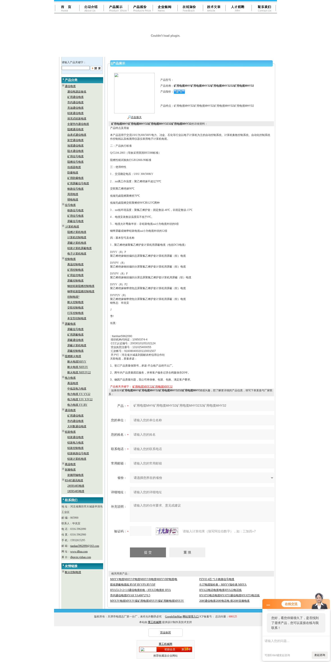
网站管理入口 (191, 616)
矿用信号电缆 (75, 156)
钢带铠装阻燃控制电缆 (80, 291)
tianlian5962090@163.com (84, 545)
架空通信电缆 (75, 140)
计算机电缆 (72, 226)
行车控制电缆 (75, 313)
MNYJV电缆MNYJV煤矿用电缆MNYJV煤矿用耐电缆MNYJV (147, 600)
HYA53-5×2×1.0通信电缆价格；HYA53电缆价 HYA (140, 590)
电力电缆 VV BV (77, 404)
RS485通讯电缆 (74, 480)
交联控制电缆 (75, 307)
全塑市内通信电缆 (78, 124)
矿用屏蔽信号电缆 (78, 183)
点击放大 (136, 117)
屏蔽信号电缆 (75, 221)
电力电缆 (70, 377)
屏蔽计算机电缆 (76, 242)
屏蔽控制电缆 (75, 280)
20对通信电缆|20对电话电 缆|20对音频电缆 (224, 600)
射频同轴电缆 (75, 475)
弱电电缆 (72, 199)
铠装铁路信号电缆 (78, 453)
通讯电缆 (70, 410)
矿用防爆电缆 (75, 178)
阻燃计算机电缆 (76, 232)
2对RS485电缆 (75, 485)
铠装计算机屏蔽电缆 (79, 248)
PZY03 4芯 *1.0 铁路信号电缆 (216, 579)
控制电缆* (73, 296)
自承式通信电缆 (76, 134)
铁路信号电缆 (75, 188)
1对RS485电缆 (75, 491)
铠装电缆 (70, 431)
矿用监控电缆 (75, 275)
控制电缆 (70, 259)
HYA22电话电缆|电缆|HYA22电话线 (220, 590)
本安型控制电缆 (76, 318)
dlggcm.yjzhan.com (80, 557)
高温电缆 (72, 383)
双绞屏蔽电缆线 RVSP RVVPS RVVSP (132, 584)
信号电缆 (70, 205)
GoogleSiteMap (173, 616)
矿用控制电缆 (75, 269)
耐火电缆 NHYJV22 (79, 372)
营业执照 (165, 632)
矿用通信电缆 (75, 97)
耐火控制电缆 (75, 302)
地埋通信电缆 (75, 145)
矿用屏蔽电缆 (75, 334)
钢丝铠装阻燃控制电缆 (80, 286)
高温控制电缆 (75, 264)
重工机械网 (154, 622)
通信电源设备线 (76, 91)
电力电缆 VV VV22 (78, 394)
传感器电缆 (74, 167)
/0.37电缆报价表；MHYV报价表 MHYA (223, 584)
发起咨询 (319, 655)
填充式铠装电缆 (76, 118)
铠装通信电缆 (75, 113)
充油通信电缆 (75, 107)
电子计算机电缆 (76, 253)
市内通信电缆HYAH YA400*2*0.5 (130, 595)
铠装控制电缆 (75, 448)
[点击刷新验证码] (167, 531)
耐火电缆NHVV (76, 361)
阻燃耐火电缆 (73, 356)
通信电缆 (70, 86)
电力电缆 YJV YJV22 (80, 399)
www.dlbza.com (79, 551)
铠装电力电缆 (75, 442)
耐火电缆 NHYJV (77, 367)
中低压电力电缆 (76, 388)
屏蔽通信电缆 (75, 340)
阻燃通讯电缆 (75, 129)
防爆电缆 (72, 172)
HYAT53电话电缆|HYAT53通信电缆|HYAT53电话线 (229, 595)
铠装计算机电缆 (76, 458)
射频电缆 (70, 469)
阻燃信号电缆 (75, 161)
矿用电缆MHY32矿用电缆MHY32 (152, 386)
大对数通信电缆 (76, 426)
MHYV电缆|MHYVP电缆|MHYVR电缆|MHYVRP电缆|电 (143, 579)
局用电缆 (72, 194)
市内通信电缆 (75, 102)
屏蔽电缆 (70, 323)
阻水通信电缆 (75, 151)
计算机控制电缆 (76, 237)
